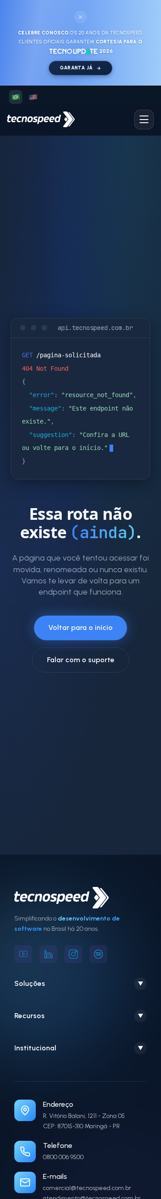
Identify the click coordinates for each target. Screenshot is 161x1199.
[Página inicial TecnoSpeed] (41, 119)
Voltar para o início (80, 627)
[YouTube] (23, 954)
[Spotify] (98, 954)
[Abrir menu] (144, 119)
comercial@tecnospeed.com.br (87, 1188)
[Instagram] (73, 954)
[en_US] (32, 96)
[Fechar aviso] (80, 17)
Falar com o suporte (80, 659)
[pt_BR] (15, 96)
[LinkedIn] (48, 954)
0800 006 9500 (63, 1157)
